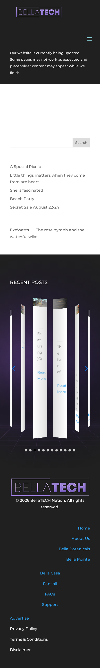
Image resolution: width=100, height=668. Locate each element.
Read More (23, 345)
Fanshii (50, 583)
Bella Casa (50, 573)
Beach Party (22, 198)
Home (84, 528)
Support (50, 604)
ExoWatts (19, 230)
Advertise (19, 618)
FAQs (50, 594)
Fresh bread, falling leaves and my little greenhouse (77, 343)
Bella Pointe (78, 559)
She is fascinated (26, 190)
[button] (86, 368)
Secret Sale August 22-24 (34, 207)
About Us (81, 538)
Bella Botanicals (74, 549)
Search (81, 142)
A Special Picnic (25, 166)
